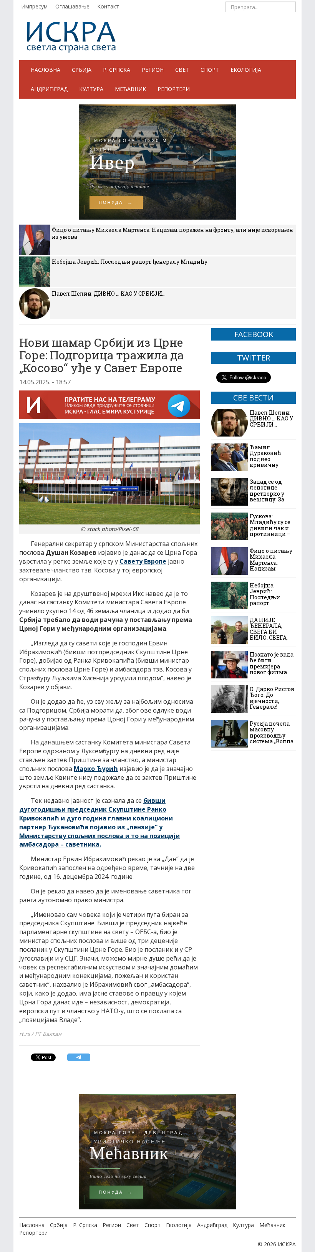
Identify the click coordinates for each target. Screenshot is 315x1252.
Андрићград (49, 89)
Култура (91, 89)
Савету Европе (142, 561)
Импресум (34, 6)
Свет (182, 69)
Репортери (174, 89)
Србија (81, 69)
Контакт (108, 6)
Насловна (45, 69)
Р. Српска (116, 69)
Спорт (210, 69)
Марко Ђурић (96, 768)
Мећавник (130, 89)
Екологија (245, 69)
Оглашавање (72, 6)
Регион (153, 69)
